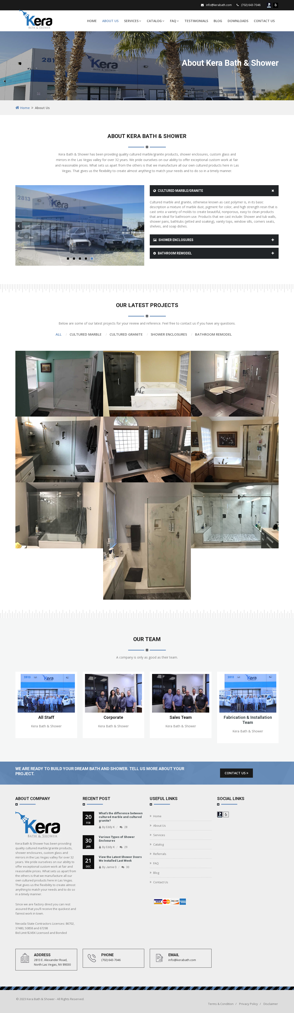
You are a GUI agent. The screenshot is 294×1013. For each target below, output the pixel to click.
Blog (218, 21)
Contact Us (264, 21)
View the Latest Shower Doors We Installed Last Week (120, 858)
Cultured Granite (126, 334)
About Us (110, 21)
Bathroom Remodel (174, 253)
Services (131, 21)
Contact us (235, 773)
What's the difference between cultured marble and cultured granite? (121, 817)
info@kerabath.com (219, 5)
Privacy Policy (248, 1004)
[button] (68, 258)
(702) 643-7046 (250, 5)
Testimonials (196, 21)
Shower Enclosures (175, 240)
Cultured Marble (86, 334)
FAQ (173, 21)
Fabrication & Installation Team (248, 720)
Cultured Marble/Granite (180, 191)
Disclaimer (270, 1004)
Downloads (238, 21)
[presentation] (18, 226)
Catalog (154, 21)
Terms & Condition (221, 1004)
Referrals (159, 854)
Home (92, 21)
